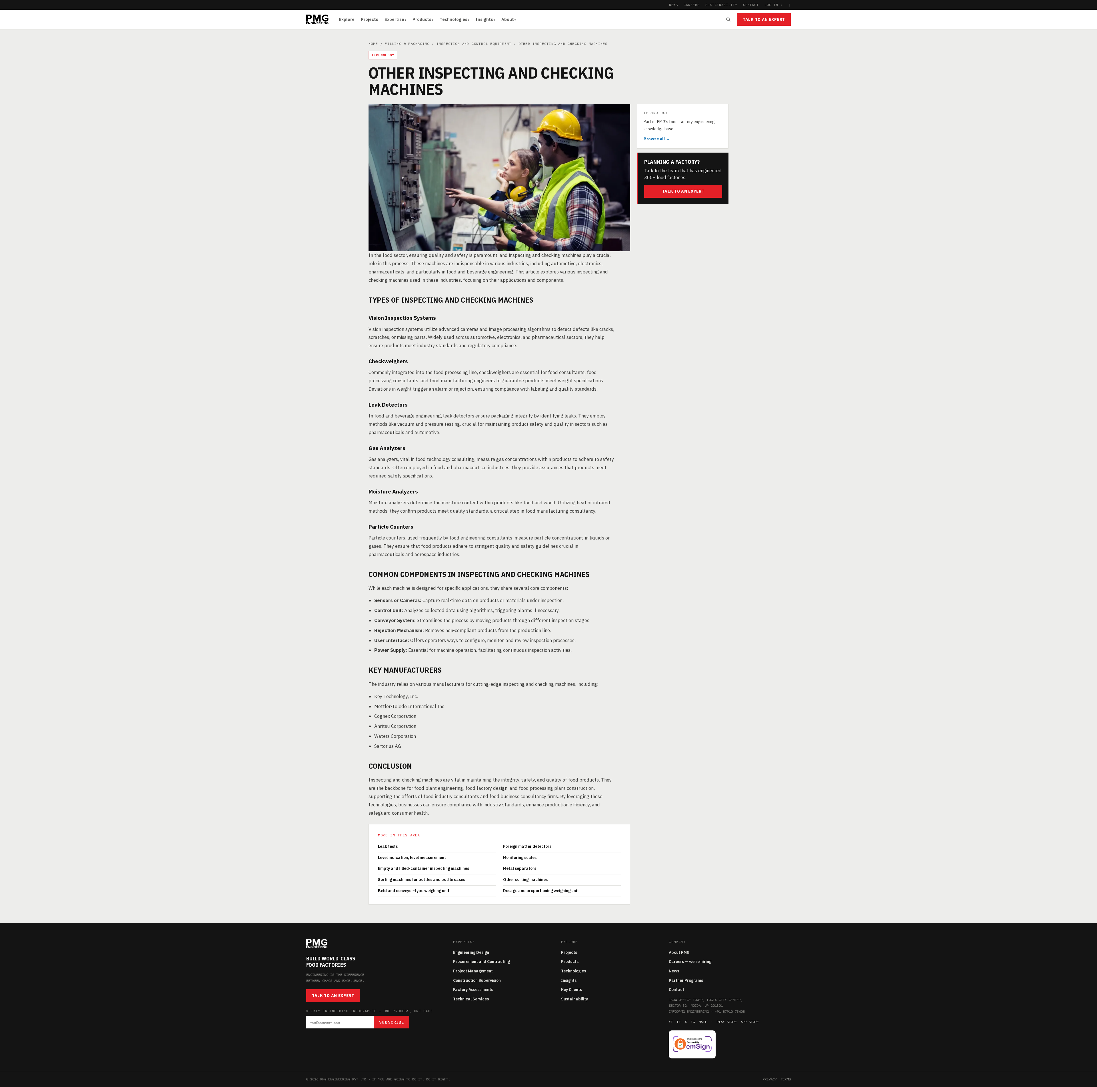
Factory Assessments (473, 989)
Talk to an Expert (764, 19)
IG (693, 1022)
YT (671, 1022)
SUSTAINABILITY (721, 5)
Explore (347, 19)
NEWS (673, 5)
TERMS (786, 1079)
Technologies (453, 19)
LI (679, 1022)
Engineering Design (471, 952)
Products (422, 19)
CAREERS (692, 5)
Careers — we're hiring (690, 961)
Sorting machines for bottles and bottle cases (421, 879)
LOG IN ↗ (773, 5)
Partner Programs (686, 980)
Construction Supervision (477, 980)
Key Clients (571, 989)
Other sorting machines (525, 879)
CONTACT (751, 5)
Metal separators (519, 868)
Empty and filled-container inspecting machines (423, 868)
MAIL (703, 1022)
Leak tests (388, 846)
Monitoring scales (520, 857)
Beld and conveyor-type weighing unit (413, 890)
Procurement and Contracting (481, 961)
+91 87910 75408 (730, 1011)
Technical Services (471, 999)
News (674, 971)
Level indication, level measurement (412, 857)
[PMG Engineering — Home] (317, 19)
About (507, 19)
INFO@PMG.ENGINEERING (689, 1011)
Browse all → (657, 139)
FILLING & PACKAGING (407, 43)
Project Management (473, 971)
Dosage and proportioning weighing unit (541, 890)
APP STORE (750, 1022)
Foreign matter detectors (527, 846)
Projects (369, 19)
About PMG (679, 952)
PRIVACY (770, 1079)
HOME (373, 43)
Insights (484, 19)
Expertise (394, 19)
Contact (676, 989)
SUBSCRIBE (391, 1022)
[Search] (728, 19)
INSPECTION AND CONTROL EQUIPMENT (474, 43)
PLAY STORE (727, 1022)
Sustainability (574, 999)
